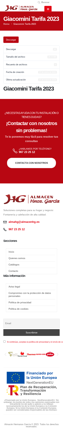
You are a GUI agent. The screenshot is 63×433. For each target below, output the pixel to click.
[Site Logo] (21, 8)
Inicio (11, 251)
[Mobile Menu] (48, 9)
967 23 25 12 (27, 152)
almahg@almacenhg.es (24, 221)
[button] (43, 2)
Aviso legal (14, 286)
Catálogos (14, 264)
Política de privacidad (20, 302)
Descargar (11, 40)
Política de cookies (18, 308)
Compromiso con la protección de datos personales (30, 294)
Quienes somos (17, 258)
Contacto (13, 271)
